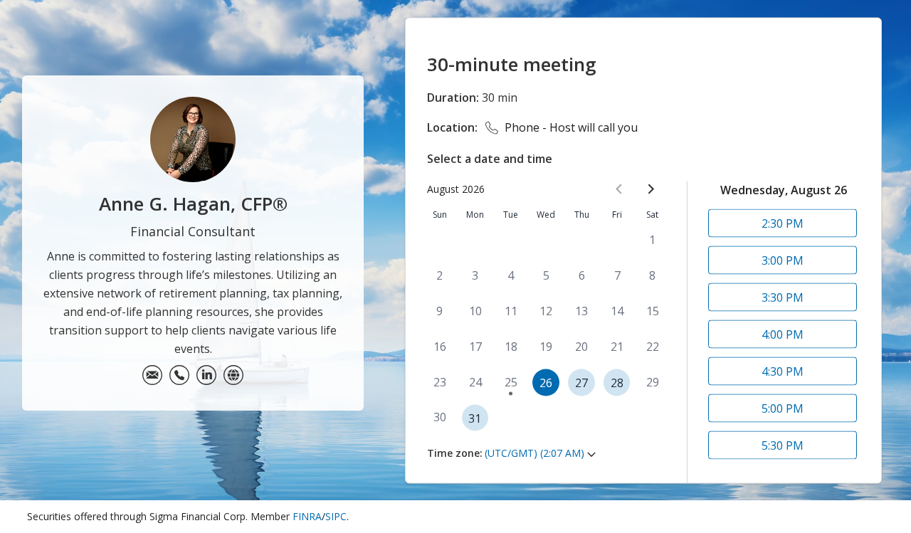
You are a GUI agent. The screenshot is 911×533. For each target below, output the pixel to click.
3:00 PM (783, 260)
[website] (233, 375)
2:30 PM (783, 223)
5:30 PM (783, 445)
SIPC (336, 516)
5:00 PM (783, 408)
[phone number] (179, 375)
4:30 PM (783, 371)
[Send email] (152, 375)
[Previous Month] (619, 188)
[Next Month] (650, 188)
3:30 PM (783, 297)
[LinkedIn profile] (206, 375)
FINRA (307, 516)
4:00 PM (783, 334)
